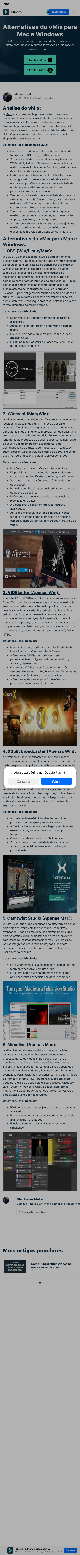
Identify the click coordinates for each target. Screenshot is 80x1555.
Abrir (56, 781)
